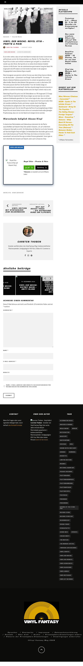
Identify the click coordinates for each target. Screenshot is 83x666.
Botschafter (64, 432)
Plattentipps (65, 491)
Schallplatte (65, 528)
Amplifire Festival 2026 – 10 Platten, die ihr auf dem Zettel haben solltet (71, 57)
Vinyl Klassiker (65, 567)
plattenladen (65, 475)
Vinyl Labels (64, 571)
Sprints (74, 532)
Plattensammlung (66, 483)
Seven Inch (64, 532)
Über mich (23, 634)
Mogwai (63, 463)
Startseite (28, 632)
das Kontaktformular (15, 425)
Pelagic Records (66, 471)
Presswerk (64, 503)
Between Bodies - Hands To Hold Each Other (67, 132)
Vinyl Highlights (66, 563)
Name (5, 350)
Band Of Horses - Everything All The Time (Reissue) (66, 125)
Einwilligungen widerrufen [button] (67, 636)
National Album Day (67, 467)
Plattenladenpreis (67, 479)
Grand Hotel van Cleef (68, 448)
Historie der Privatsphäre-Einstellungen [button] (27, 636)
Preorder (63, 499)
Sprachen (12, 632)
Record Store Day (66, 516)
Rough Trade (64, 524)
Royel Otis (7, 192)
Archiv (37, 634)
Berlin (74, 428)
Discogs (63, 444)
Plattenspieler (65, 487)
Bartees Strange (66, 424)
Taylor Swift (64, 536)
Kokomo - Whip (65, 119)
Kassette (63, 455)
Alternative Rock (66, 420)
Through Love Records (68, 547)
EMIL (71, 444)
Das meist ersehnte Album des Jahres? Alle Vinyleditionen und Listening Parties (71, 39)
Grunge (62, 452)
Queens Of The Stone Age (67, 507)
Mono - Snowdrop (66, 116)
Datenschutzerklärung (66, 632)
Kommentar (8, 310)
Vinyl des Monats (66, 559)
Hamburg (72, 452)
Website (6, 372)
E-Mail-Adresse (9, 361)
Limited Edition (66, 459)
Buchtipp (63, 436)
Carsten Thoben (12, 47)
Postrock (63, 495)
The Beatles (64, 539)
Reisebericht (65, 520)
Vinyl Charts (64, 551)
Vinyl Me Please (65, 575)
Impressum (44, 632)
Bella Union (64, 428)
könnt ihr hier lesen (41, 440)
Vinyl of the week (66, 579)
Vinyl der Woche (9, 52)
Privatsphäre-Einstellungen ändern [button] (63, 634)
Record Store (65, 512)
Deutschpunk (64, 440)
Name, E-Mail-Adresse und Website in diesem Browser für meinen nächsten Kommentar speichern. (28, 386)
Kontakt (9, 634)
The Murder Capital (67, 543)
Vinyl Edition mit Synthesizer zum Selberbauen (16, 210)
